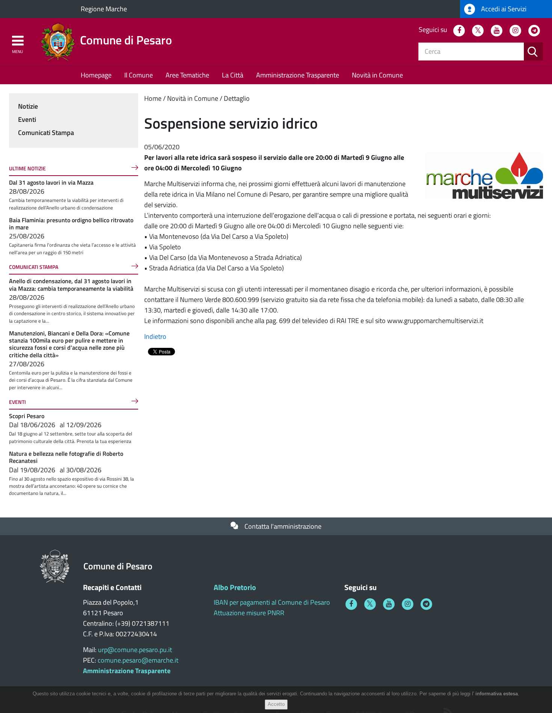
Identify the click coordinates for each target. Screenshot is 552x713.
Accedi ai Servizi (503, 9)
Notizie (28, 106)
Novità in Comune (377, 75)
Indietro (155, 336)
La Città (232, 75)
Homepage (96, 75)
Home (152, 98)
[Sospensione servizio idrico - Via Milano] (484, 175)
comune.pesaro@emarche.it (138, 660)
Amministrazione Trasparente (297, 75)
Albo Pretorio (235, 587)
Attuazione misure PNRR (249, 613)
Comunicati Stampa (46, 132)
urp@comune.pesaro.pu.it (135, 650)
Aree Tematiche (187, 75)
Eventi (27, 119)
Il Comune (138, 75)
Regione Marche (104, 9)
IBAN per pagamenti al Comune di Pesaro (272, 602)
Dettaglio (237, 98)
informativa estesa (496, 693)
